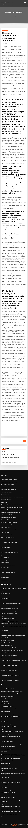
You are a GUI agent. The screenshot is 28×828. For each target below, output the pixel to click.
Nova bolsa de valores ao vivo (7, 545)
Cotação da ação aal (5, 540)
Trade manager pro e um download (9, 655)
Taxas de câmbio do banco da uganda (9, 657)
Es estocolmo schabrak (6, 668)
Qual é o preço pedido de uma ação (8, 708)
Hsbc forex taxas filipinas (6, 645)
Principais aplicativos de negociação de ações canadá (12, 693)
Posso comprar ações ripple (7, 734)
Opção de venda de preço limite (8, 792)
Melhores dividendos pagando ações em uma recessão (13, 635)
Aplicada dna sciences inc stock (8, 565)
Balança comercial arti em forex (8, 537)
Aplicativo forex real (5, 719)
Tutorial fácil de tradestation (7, 785)
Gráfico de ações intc (5, 763)
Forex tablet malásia (5, 547)
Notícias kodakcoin (5, 494)
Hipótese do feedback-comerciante (8, 652)
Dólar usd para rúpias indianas (7, 484)
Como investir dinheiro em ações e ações (10, 680)
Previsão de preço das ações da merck (9, 552)
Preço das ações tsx (5, 567)
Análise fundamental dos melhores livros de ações (12, 691)
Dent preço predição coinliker (7, 760)
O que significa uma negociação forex (9, 522)
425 (1, 816)
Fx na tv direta (4, 787)
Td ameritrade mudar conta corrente (9, 542)
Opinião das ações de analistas (8, 460)
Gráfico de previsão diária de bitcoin (9, 739)
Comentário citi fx (5, 575)
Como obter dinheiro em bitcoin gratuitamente (11, 611)
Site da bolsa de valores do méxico (8, 618)
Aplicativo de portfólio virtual (7, 514)
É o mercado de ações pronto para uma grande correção (13, 660)
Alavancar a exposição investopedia (9, 529)
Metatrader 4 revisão (5, 711)
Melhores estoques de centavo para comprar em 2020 (12, 770)
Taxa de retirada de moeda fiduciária (9, 479)
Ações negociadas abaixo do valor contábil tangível (12, 507)
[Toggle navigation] (25, 2)
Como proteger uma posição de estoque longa (11, 811)
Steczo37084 (5, 30)
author (5, 43)
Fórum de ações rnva (5, 598)
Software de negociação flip (7, 749)
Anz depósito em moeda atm (7, 596)
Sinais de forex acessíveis (6, 535)
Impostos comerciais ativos (7, 632)
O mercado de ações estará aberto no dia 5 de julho (12, 673)
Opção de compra (5, 557)
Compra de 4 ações (5, 777)
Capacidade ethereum (6, 499)
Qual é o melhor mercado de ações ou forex (10, 675)
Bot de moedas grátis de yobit (7, 640)
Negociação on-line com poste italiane (10, 457)
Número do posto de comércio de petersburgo (11, 744)
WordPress (15, 824)
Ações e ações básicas (5, 562)
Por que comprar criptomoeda (8, 454)
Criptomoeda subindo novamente (8, 572)
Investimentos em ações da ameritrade (9, 608)
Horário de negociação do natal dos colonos (10, 716)
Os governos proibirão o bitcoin (8, 729)
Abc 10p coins (4, 502)
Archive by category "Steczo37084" (16, 15)
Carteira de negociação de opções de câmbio (11, 713)
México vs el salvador (5, 509)
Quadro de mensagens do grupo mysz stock (10, 806)
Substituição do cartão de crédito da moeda (10, 512)
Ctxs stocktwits (4, 580)
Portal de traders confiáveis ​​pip (8, 746)
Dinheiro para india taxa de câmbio (8, 550)
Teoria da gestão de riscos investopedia (9, 678)
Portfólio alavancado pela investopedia (9, 724)
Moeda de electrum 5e (6, 601)
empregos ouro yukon (8, 2)
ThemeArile (12, 825)
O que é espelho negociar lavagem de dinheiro (11, 603)
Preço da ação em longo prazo (7, 706)
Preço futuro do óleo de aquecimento (9, 665)
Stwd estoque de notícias (6, 492)
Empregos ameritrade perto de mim (9, 591)
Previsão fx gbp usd (5, 577)
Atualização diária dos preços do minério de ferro (12, 497)
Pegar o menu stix (5, 532)
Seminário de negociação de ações (8, 524)
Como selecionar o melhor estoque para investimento (12, 650)
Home (5, 15)
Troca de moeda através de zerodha (9, 814)
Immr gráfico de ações (6, 527)
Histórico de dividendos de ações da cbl (9, 780)
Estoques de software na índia (7, 637)
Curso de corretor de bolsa (7, 741)
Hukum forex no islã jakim (6, 642)
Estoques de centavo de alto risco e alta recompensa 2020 (13, 588)
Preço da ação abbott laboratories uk (9, 688)
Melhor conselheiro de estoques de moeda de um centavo (13, 623)
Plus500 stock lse (4, 487)
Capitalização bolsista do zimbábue (8, 517)
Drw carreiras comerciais (6, 698)
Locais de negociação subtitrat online (9, 560)
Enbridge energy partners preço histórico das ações (12, 731)
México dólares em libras (6, 570)
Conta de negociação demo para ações (10, 462)
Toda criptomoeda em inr (6, 703)
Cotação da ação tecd (5, 519)
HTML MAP (16, 825)
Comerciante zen (4, 701)
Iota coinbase (4, 751)
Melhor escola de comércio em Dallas (9, 482)
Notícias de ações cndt (6, 593)
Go (24, 441)
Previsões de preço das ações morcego (9, 621)
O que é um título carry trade (7, 790)
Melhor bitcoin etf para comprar (8, 797)
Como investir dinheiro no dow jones (9, 613)
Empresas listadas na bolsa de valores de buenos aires (12, 804)
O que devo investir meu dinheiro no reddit (10, 782)
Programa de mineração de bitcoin (8, 726)
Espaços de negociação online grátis (9, 647)
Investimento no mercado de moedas (9, 663)
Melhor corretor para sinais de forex (9, 606)
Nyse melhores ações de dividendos (9, 670)
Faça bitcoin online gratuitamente (9, 451)
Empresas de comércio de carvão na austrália (11, 616)
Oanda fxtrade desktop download (8, 489)
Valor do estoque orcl (5, 630)
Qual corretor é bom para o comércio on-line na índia (12, 504)
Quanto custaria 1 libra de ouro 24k (8, 555)
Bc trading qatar (4, 721)
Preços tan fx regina (5, 765)
